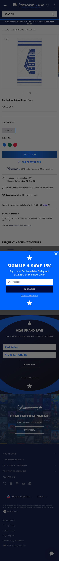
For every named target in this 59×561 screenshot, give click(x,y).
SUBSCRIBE (29, 289)
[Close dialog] (56, 254)
